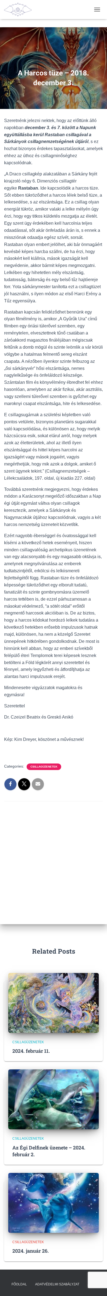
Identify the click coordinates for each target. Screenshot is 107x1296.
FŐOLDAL (19, 1284)
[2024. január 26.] (53, 1202)
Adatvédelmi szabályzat (57, 1284)
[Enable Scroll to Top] (96, 1285)
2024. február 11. (31, 1051)
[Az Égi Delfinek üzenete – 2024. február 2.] (53, 1099)
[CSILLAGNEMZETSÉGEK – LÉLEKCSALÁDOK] (20, 9)
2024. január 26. (30, 1251)
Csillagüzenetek (43, 766)
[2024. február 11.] (53, 1002)
